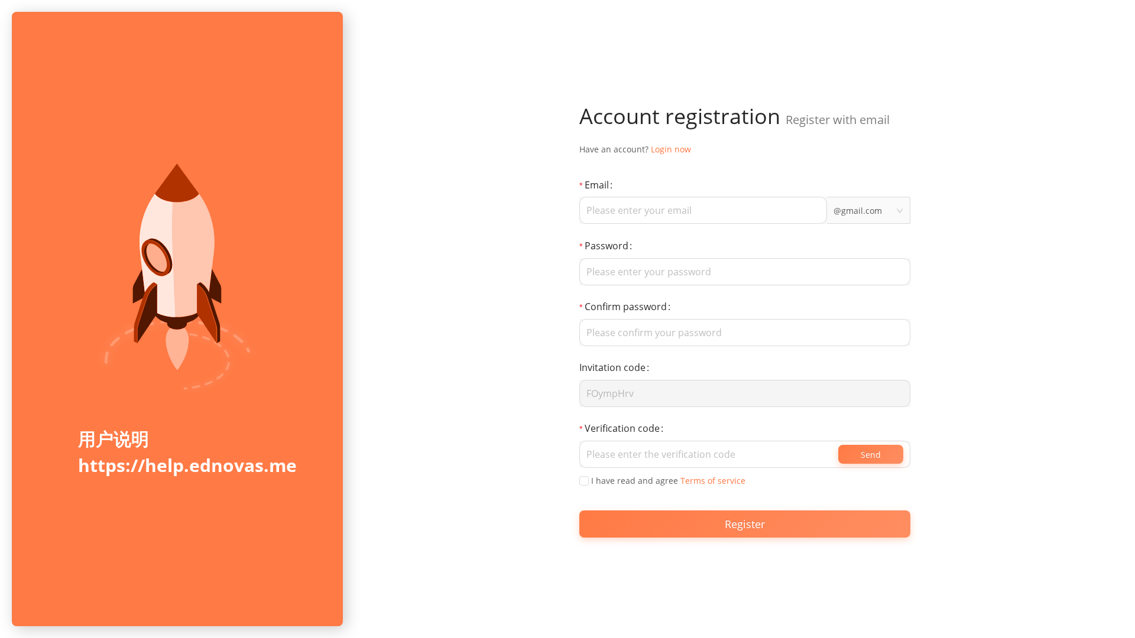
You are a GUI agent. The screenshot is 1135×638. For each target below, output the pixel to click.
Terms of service (712, 480)
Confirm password (626, 306)
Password (606, 245)
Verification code (622, 428)
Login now (671, 149)
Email (597, 184)
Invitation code (612, 367)
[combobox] (868, 210)
